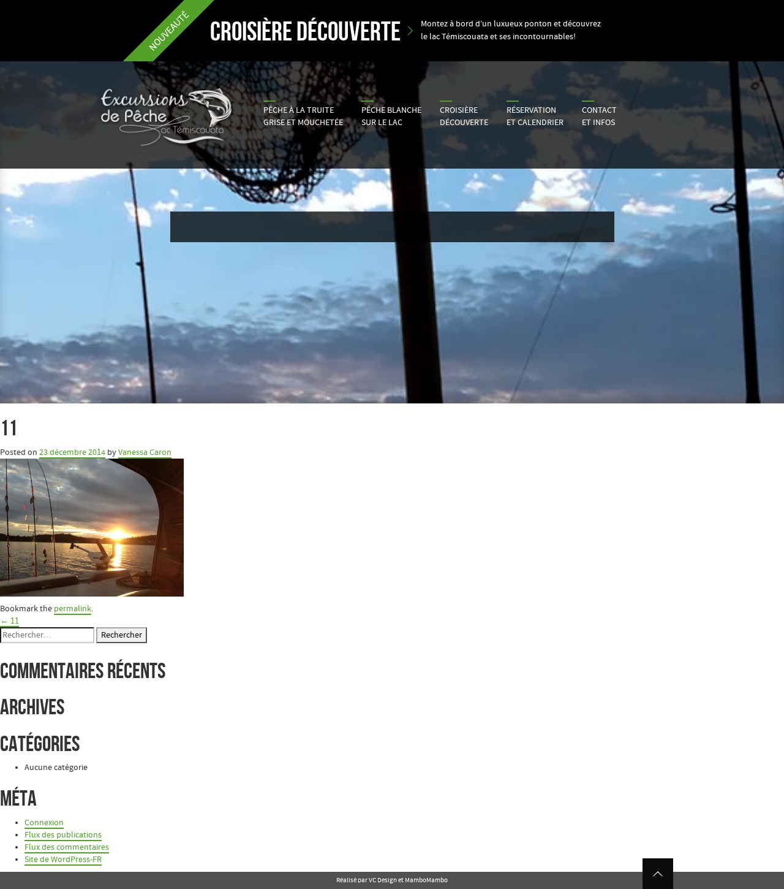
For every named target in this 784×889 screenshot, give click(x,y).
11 (9, 621)
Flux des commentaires (66, 847)
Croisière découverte (464, 116)
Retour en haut (658, 873)
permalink (72, 609)
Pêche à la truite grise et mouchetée (303, 116)
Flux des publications (63, 835)
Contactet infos (599, 116)
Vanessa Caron (145, 452)
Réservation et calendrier (535, 116)
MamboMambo (426, 880)
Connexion (44, 823)
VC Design (383, 880)
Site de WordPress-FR (63, 859)
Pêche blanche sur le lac (391, 116)
